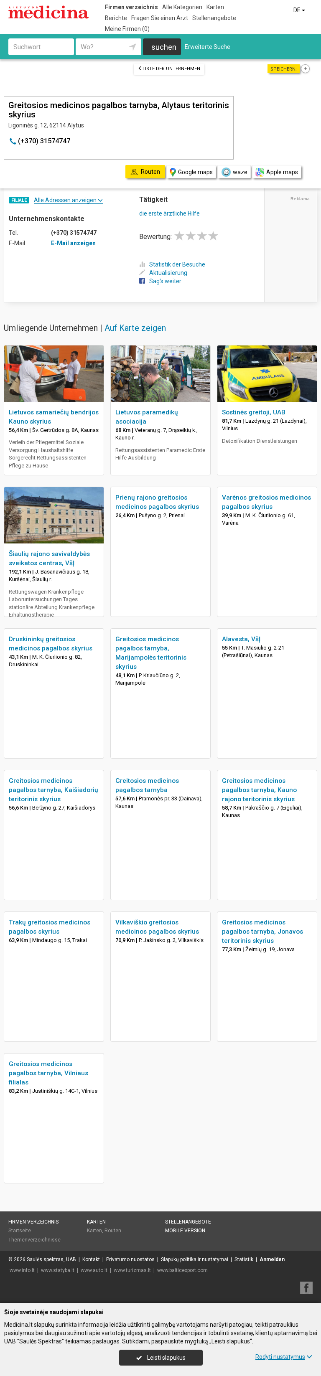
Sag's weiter (165, 281)
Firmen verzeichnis (131, 7)
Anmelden (272, 1259)
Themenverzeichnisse (34, 1240)
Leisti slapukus (166, 1357)
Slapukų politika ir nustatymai (194, 1259)
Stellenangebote (214, 18)
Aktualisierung (168, 272)
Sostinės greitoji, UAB (253, 412)
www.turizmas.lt (132, 1270)
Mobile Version (185, 1231)
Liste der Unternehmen (171, 68)
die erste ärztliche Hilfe (169, 213)
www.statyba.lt (57, 1270)
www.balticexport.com (182, 1270)
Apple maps (282, 172)
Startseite (19, 1231)
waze (240, 172)
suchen (163, 47)
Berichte (116, 18)
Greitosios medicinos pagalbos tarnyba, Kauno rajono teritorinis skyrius (259, 790)
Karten (215, 7)
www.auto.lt (94, 1270)
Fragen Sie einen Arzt (159, 18)
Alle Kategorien (182, 7)
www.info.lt (22, 1270)
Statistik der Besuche (177, 264)
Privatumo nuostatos (130, 1259)
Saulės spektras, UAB (51, 1259)
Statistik (243, 1259)
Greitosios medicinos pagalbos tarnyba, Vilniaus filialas (48, 1073)
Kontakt (91, 1259)
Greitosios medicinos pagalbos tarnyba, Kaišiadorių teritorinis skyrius (53, 790)
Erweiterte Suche (207, 46)
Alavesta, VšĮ (241, 639)
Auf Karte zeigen (135, 328)
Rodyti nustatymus (280, 1356)
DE (297, 10)
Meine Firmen (127, 28)
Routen (112, 1231)
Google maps (195, 172)
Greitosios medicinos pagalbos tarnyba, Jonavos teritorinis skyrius (262, 931)
